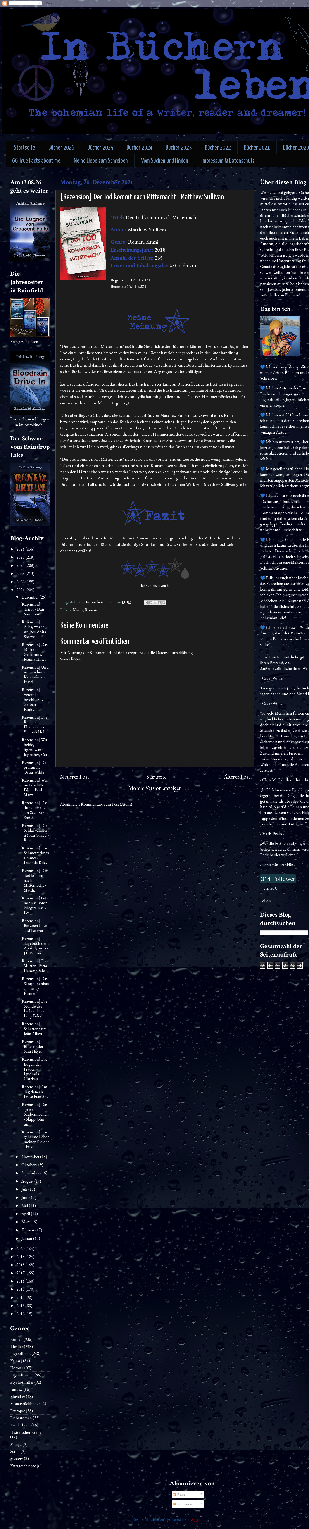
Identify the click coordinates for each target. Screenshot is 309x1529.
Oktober (28, 1164)
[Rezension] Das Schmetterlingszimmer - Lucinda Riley (34, 855)
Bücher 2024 (139, 148)
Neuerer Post (74, 776)
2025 (21, 557)
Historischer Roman (27, 1432)
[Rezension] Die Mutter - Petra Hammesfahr (33, 965)
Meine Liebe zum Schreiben (101, 161)
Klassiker (17, 1396)
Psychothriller (21, 1382)
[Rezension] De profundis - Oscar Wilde (33, 767)
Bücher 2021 (257, 148)
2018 (21, 1264)
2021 (21, 589)
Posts (180, 1494)
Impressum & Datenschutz (228, 161)
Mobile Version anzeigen (155, 788)
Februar (28, 1230)
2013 (21, 1305)
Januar (27, 1238)
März (26, 1221)
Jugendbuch (20, 1353)
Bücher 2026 (61, 148)
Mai (25, 1205)
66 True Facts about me (36, 161)
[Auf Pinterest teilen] (163, 602)
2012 (21, 1313)
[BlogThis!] (150, 602)
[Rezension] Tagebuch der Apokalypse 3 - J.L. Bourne (34, 946)
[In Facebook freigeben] (159, 602)
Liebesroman (21, 1417)
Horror (15, 1367)
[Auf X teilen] (155, 602)
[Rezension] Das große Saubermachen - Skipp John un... (34, 1114)
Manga (16, 1444)
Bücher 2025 (100, 148)
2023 (21, 573)
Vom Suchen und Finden (164, 161)
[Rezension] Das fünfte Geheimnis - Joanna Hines (34, 652)
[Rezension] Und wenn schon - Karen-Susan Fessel (34, 675)
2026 (21, 549)
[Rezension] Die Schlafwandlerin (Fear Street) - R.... (34, 833)
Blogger (193, 1519)
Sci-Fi (15, 1451)
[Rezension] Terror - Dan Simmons (32, 608)
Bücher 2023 (179, 148)
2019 (21, 1256)
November (30, 1156)
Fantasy (16, 1389)
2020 (21, 1248)
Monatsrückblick (24, 1403)
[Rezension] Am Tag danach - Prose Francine (34, 1091)
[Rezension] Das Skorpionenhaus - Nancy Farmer (34, 986)
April (26, 1213)
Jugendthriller (22, 1375)
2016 (21, 1281)
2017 (21, 1273)
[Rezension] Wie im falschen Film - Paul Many (34, 787)
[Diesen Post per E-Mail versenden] (146, 602)
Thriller (16, 1346)
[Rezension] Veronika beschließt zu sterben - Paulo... (33, 699)
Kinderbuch (20, 1425)
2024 (21, 565)
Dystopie (17, 1410)
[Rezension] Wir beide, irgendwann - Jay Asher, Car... (34, 747)
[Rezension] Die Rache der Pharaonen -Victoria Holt (33, 725)
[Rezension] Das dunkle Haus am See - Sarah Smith (34, 810)
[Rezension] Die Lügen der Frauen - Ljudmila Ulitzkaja (33, 1069)
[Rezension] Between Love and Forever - (33, 925)
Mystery (16, 1458)
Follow (265, 900)
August (27, 1181)
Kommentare (187, 1504)
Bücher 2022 (218, 148)
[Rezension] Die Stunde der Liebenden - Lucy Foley (33, 1009)
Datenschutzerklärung (174, 652)
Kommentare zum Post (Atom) (106, 804)
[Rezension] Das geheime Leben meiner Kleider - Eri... (35, 1139)
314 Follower (278, 878)
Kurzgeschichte (23, 1465)
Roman (91, 610)
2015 (21, 1289)
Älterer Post (237, 776)
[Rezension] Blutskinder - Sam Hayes (32, 1046)
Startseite (24, 148)
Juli (24, 1189)
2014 (21, 1297)
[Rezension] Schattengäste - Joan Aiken (34, 1028)
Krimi (78, 610)
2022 (21, 581)
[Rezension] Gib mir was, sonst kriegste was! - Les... (34, 905)
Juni (25, 1197)
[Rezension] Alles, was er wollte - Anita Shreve (33, 629)
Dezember (30, 597)
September (30, 1173)
